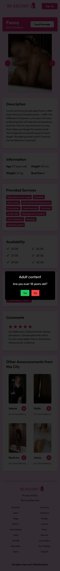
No (35, 292)
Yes (25, 292)
